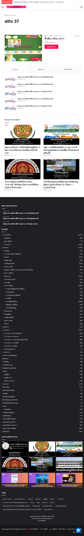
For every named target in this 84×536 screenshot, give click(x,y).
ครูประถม (6, 247)
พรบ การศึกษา (9, 273)
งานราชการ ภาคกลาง (11, 336)
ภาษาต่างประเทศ (9, 279)
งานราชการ (6, 330)
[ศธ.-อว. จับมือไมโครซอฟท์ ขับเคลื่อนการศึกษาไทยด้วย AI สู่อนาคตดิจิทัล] (42, 480)
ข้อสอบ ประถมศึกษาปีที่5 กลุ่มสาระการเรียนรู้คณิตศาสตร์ (35, 84)
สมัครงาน (44, 502)
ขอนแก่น (30, 499)
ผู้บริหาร (55, 529)
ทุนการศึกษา (8, 241)
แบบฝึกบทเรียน (9, 317)
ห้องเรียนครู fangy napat (10, 403)
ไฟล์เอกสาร (6, 431)
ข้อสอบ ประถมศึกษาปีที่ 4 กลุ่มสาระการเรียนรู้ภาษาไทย (35, 91)
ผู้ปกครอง (6, 358)
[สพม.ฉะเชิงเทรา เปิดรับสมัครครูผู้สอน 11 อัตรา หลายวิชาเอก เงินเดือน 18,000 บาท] (22, 135)
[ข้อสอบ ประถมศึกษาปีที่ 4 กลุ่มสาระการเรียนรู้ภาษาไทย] (10, 93)
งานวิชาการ (6, 352)
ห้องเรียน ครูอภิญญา (9, 396)
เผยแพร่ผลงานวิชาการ (9, 422)
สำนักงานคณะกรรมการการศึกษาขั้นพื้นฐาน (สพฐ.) (16, 506)
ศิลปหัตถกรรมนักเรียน (9, 368)
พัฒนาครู (7, 276)
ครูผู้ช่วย (7, 374)
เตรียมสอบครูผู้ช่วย (8, 412)
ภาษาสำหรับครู (11, 308)
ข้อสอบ (6, 257)
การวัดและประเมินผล (13, 295)
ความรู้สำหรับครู (11, 301)
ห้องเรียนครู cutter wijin (10, 400)
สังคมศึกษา (7, 314)
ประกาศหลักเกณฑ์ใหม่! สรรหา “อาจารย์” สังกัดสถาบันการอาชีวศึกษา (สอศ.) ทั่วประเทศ (22, 184)
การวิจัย (8, 298)
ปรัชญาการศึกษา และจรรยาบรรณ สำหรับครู (18, 270)
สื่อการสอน (6, 387)
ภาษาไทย (7, 282)
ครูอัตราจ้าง (8, 378)
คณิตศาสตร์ (8, 260)
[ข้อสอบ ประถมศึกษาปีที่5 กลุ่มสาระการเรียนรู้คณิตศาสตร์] (10, 86)
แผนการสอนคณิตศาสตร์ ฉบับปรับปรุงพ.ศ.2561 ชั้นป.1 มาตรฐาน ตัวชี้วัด (22, 509)
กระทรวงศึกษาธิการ (20, 499)
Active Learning (7, 499)
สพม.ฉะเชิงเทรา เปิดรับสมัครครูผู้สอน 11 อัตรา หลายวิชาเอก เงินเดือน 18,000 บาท (22, 150)
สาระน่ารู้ (7, 244)
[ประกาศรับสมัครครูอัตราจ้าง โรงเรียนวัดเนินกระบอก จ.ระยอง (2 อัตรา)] (69, 464)
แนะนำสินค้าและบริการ (10, 425)
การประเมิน (10, 292)
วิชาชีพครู (6, 362)
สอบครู (5, 371)
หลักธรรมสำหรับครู (8, 390)
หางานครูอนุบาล (9, 349)
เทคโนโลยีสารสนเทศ (9, 419)
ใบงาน (6, 324)
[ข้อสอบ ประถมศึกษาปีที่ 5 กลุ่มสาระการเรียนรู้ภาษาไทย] (10, 108)
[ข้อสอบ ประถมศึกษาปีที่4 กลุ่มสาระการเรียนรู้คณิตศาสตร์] (10, 101)
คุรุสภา (52, 499)
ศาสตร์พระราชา (8, 365)
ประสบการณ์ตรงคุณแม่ (10, 355)
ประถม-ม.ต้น (8, 266)
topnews (7, 238)
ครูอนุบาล (6, 327)
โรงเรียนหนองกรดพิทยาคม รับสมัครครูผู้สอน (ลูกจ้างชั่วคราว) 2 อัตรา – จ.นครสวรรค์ (61, 184)
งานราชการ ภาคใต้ (10, 346)
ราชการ (32, 502)
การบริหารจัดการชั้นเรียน (12, 254)
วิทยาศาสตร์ (8, 311)
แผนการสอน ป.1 (48, 509)
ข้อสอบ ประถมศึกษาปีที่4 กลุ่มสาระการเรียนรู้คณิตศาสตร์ (35, 99)
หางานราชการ (71, 529)
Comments (68, 69)
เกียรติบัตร (7, 409)
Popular (15, 69)
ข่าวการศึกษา (7, 235)
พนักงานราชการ (9, 381)
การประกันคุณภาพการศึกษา (15, 289)
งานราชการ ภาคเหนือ (11, 343)
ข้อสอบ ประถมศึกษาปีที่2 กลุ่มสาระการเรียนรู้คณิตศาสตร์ (35, 77)
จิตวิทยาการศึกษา (12, 305)
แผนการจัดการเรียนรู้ (9, 428)
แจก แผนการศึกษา (48, 506)
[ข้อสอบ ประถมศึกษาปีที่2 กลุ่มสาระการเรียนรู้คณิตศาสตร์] (10, 79)
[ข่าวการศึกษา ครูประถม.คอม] (16, 7)
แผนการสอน (8, 320)
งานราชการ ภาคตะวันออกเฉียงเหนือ (16, 339)
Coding (6, 251)
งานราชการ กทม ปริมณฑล (13, 333)
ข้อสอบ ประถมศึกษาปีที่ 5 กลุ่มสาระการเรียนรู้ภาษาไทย (35, 106)
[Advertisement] (42, 25)
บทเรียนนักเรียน (9, 263)
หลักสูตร (5, 393)
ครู (50, 529)
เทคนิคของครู (7, 415)
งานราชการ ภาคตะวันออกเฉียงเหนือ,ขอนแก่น (15, 502)
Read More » (51, 47)
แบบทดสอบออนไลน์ (61, 506)
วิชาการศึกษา (8, 286)
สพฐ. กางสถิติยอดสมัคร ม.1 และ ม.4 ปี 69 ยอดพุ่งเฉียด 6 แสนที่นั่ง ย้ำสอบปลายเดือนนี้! (61, 150)
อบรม (4, 406)
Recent (40, 69)
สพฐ (38, 502)
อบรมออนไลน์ (36, 506)
